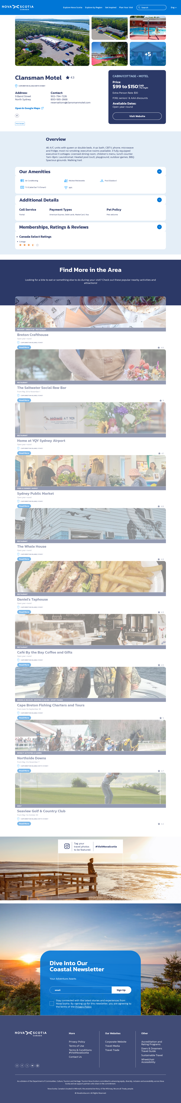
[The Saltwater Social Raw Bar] (90, 365)
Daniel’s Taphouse (32, 599)
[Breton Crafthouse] (90, 312)
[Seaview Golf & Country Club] (90, 788)
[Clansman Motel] (52, 41)
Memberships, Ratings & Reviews (54, 226)
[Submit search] (139, 7)
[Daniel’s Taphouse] (90, 576)
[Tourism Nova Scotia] (18, 6)
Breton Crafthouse (32, 334)
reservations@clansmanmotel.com (70, 102)
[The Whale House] (90, 523)
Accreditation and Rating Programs (151, 1043)
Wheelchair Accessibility (148, 1060)
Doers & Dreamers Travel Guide (151, 1049)
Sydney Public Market (35, 493)
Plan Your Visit (126, 7)
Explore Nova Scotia (72, 7)
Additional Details (39, 199)
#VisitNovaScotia (106, 847)
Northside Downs (31, 758)
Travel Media (112, 1046)
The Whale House (31, 546)
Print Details (20, 124)
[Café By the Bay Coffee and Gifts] (90, 629)
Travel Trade (112, 1050)
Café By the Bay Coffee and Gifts (44, 652)
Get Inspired (110, 7)
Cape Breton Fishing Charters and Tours (51, 705)
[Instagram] (67, 848)
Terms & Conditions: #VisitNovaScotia (80, 1051)
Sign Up (121, 990)
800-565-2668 (59, 99)
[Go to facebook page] (17, 117)
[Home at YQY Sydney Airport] (90, 418)
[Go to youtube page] (32, 1065)
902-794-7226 (59, 96)
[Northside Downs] (90, 735)
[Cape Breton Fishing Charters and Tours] (90, 682)
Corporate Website (115, 1041)
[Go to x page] (27, 1065)
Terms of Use (76, 1046)
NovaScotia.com (83, 1093)
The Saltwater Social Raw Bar (41, 387)
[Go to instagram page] (17, 1065)
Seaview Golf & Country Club (41, 811)
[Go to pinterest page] (37, 1065)
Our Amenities (34, 171)
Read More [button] (24, 347)
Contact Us (75, 1057)
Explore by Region (93, 7)
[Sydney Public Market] (90, 470)
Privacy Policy (83, 1007)
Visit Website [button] (137, 116)
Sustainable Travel (152, 1055)
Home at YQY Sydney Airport (41, 440)
